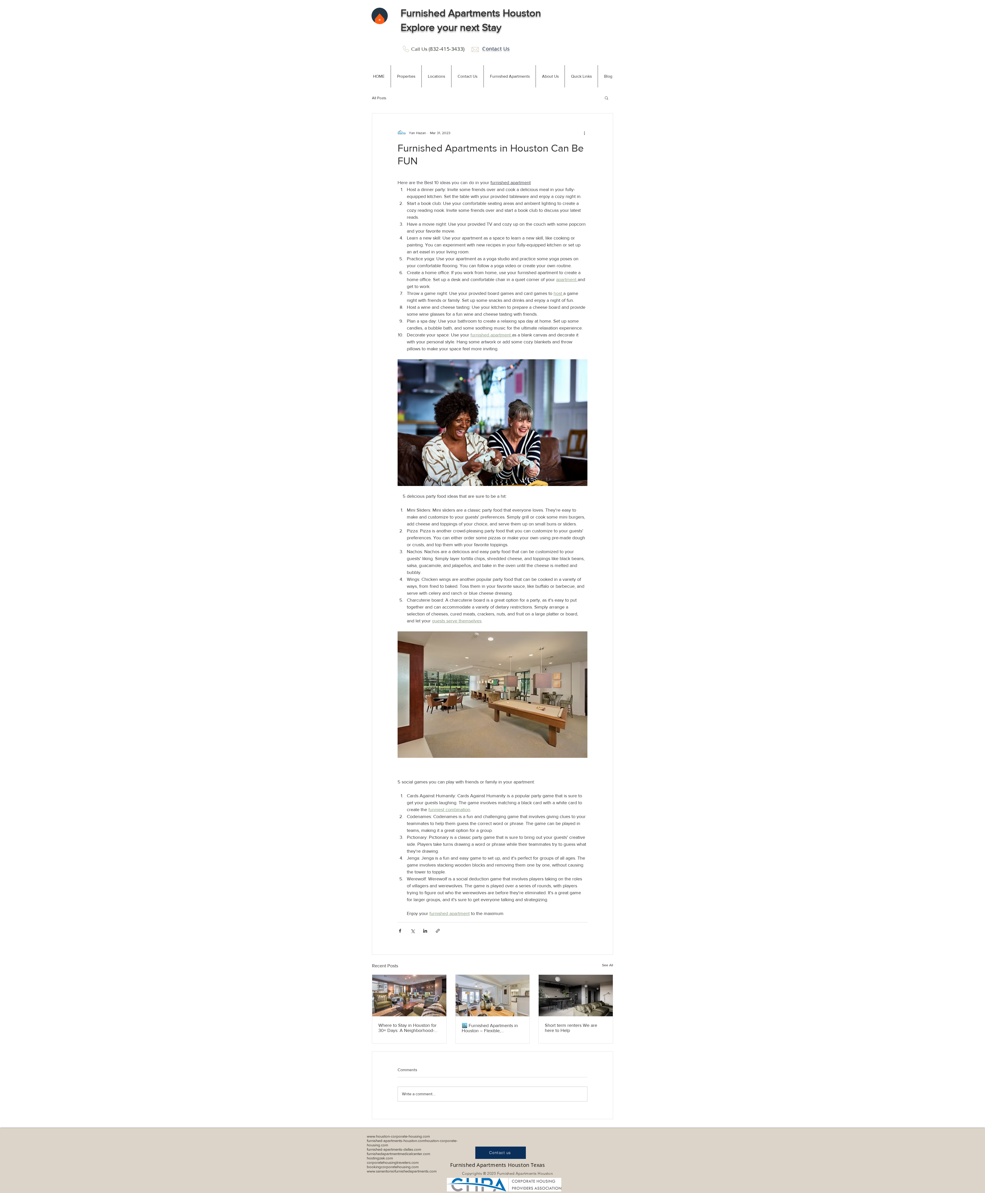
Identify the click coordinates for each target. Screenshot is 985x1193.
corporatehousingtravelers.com (393, 1162)
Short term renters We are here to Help (571, 1028)
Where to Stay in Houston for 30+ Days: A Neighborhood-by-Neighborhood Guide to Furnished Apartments (407, 1028)
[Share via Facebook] (400, 930)
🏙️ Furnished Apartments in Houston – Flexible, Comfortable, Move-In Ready (490, 1028)
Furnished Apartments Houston (471, 12)
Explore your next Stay (451, 27)
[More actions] (584, 133)
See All (607, 965)
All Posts (379, 98)
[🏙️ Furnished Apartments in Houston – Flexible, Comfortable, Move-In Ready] (493, 995)
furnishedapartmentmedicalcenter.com (398, 1153)
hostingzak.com (380, 1158)
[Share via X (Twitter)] (412, 930)
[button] (406, 76)
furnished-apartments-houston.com (396, 1140)
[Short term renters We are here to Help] (576, 995)
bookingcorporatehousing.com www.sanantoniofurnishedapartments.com (402, 1169)
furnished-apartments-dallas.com (394, 1149)
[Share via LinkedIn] (425, 930)
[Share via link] (437, 930)
